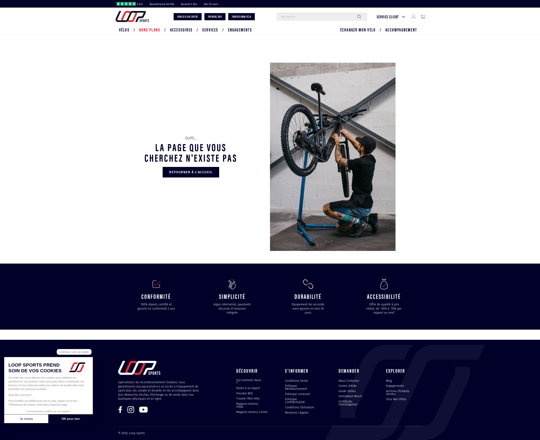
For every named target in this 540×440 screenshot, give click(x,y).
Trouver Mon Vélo (248, 398)
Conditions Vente (296, 380)
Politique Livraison (297, 394)
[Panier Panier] (423, 17)
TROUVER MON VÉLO (241, 17)
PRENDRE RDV (215, 17)
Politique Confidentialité (295, 400)
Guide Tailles (347, 391)
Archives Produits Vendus (397, 392)
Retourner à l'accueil (191, 172)
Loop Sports (137, 433)
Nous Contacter (349, 380)
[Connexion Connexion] (413, 17)
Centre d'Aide (347, 385)
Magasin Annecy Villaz (247, 405)
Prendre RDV (244, 393)
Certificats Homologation (348, 403)
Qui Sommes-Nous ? (248, 382)
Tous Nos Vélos (396, 399)
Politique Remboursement (296, 387)
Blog (389, 380)
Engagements (395, 385)
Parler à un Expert (248, 388)
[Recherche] (359, 16)
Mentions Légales (297, 412)
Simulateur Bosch (350, 396)
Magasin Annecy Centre (252, 412)
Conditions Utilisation (299, 407)
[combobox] (322, 16)
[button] (124, 30)
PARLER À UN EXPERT (187, 17)
